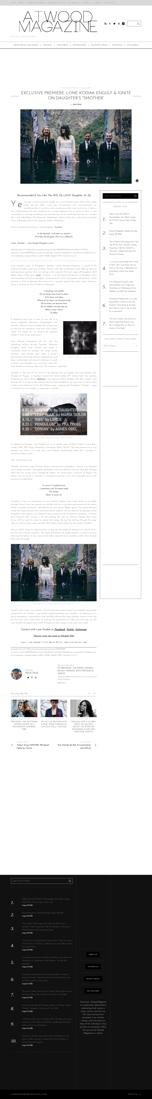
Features (64, 88)
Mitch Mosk (77, 104)
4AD (38, 275)
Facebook (59, 629)
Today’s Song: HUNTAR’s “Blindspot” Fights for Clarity (33, 745)
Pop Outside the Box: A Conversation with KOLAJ (74, 745)
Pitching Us (86, 2)
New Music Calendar (35, 2)
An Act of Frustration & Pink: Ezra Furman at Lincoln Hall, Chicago (54, 724)
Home (13, 2)
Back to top (133, 1094)
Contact (98, 2)
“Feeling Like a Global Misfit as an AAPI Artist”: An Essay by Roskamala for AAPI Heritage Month (83, 727)
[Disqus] (54, 784)
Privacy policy (93, 979)
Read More (62, 683)
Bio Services (110, 2)
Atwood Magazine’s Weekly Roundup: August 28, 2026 (42, 913)
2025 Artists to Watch (56, 2)
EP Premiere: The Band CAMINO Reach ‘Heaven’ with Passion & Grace (75, 671)
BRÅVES (41, 379)
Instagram (81, 629)
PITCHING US (93, 966)
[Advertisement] (76, 67)
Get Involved (73, 2)
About (21, 2)
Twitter (70, 629)
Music (70, 88)
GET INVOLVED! (93, 991)
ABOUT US (93, 954)
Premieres (75, 88)
